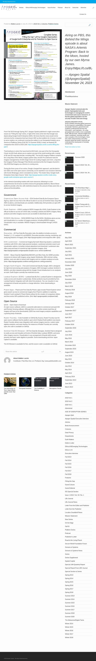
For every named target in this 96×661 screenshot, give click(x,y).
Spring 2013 (69, 575)
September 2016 (70, 328)
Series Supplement (71, 557)
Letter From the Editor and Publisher (77, 505)
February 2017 (70, 321)
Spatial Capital (70, 561)
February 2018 (70, 300)
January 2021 (69, 258)
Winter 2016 (69, 630)
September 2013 (70, 380)
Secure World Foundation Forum (76, 544)
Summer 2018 (69, 613)
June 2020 (68, 272)
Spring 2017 (69, 589)
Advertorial (68, 408)
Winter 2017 (69, 634)
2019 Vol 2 (68, 401)
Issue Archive (52, 7)
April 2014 (68, 373)
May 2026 (68, 237)
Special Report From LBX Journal (76, 568)
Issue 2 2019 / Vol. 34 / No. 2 (83, 165)
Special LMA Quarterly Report (75, 564)
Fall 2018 (68, 474)
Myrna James (80, 198)
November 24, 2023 (78, 83)
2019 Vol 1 (37, 24)
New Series (69, 519)
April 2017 (68, 317)
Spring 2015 (69, 582)
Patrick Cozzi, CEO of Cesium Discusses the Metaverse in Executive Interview (83, 212)
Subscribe (75, 7)
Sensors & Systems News (73, 550)
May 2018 (68, 296)
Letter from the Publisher (73, 509)
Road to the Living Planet (73, 540)
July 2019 (68, 283)
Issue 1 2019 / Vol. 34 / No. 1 (83, 172)
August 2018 (69, 293)
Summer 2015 (69, 603)
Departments (69, 436)
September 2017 (70, 310)
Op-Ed (67, 526)
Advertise (83, 7)
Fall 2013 (68, 457)
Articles (21, 7)
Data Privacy (69, 432)
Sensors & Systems (71, 547)
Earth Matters (69, 439)
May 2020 (68, 276)
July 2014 (68, 366)
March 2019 (69, 286)
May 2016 (68, 338)
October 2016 (69, 324)
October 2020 (69, 265)
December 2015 (70, 345)
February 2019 (70, 290)
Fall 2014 (68, 460)
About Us (67, 7)
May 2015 (68, 359)
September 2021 (70, 248)
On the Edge (69, 523)
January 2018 (69, 303)
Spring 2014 (69, 578)
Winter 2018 (69, 637)
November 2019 (70, 279)
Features (68, 478)
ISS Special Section (71, 491)
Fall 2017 (68, 471)
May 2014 (68, 369)
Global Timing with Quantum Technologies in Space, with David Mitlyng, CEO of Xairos (83, 204)
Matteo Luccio (15, 24)
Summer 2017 (69, 610)
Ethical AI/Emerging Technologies (35, 7)
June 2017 (68, 314)
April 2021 (68, 255)
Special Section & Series (73, 571)
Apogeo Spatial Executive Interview (77, 418)
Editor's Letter (69, 443)
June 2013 (68, 383)
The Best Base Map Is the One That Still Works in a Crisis (83, 188)
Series (67, 554)
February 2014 (70, 376)
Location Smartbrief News (73, 512)
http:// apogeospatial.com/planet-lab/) (45, 296)
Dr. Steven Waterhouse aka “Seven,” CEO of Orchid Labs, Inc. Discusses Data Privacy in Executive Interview (83, 221)
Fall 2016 (68, 467)
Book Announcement (72, 425)
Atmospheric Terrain (55, 388)
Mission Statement (71, 516)
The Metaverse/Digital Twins (74, 620)
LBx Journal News (71, 502)
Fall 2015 (68, 464)
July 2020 (68, 269)
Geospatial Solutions (25, 388)
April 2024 (68, 241)
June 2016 (68, 335)
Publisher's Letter (71, 537)
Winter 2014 (69, 623)
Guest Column (70, 484)
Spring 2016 (69, 585)
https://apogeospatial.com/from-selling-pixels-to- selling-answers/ (29, 261)
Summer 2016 (69, 606)
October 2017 (69, 307)
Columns (44, 24)
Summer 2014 (69, 599)
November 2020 (70, 262)
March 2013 (69, 387)
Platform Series (53, 24)
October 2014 (69, 362)
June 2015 (68, 356)
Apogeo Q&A (69, 415)
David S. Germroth (81, 190)
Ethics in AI (68, 450)
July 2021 (68, 251)
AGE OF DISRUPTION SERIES (75, 412)
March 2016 (69, 342)
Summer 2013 (69, 596)
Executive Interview (71, 453)
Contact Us (83, 14)
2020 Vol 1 (68, 405)
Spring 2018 (69, 592)
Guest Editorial (70, 488)
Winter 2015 (69, 627)
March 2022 (69, 244)
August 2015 (69, 352)
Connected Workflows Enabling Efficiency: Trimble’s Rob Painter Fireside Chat (83, 196)
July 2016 (68, 331)
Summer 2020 (80, 157)
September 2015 (70, 349)
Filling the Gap (70, 481)
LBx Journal (69, 498)
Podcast (60, 7)
